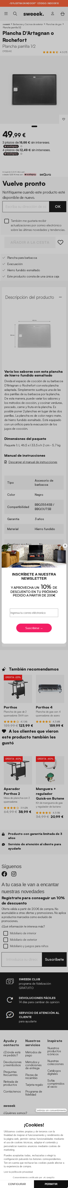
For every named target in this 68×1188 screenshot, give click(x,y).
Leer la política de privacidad (18, 1172)
